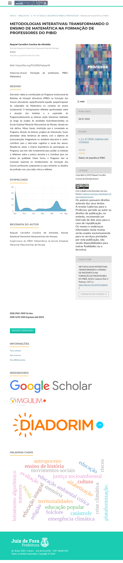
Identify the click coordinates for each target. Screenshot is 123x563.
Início (13, 15)
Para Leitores (15, 351)
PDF (82, 101)
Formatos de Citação (93, 294)
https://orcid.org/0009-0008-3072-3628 (24, 56)
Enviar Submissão (23, 330)
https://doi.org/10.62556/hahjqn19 (32, 65)
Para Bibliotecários (18, 360)
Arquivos (23, 15)
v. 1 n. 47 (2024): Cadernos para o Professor (55, 15)
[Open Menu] (10, 3)
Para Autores (15, 355)
